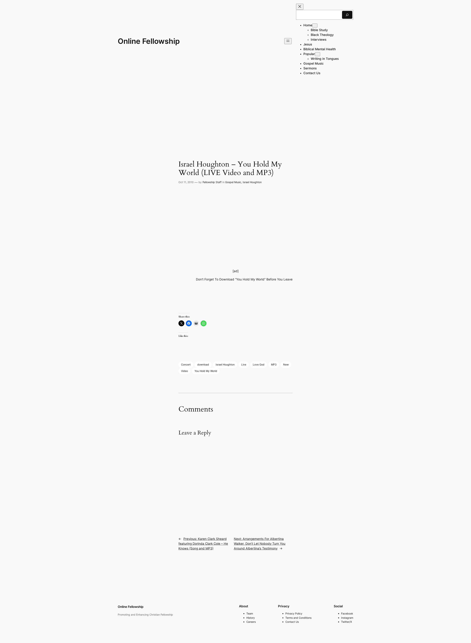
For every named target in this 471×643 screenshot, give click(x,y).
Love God (258, 364)
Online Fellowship (149, 41)
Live (243, 364)
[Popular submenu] (317, 54)
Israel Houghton (252, 182)
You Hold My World (205, 370)
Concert (186, 364)
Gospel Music (233, 182)
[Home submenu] (314, 25)
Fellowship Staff (212, 182)
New (286, 364)
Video (184, 370)
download (203, 364)
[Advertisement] (235, 111)
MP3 (274, 364)
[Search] (347, 15)
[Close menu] (299, 7)
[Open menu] (288, 41)
